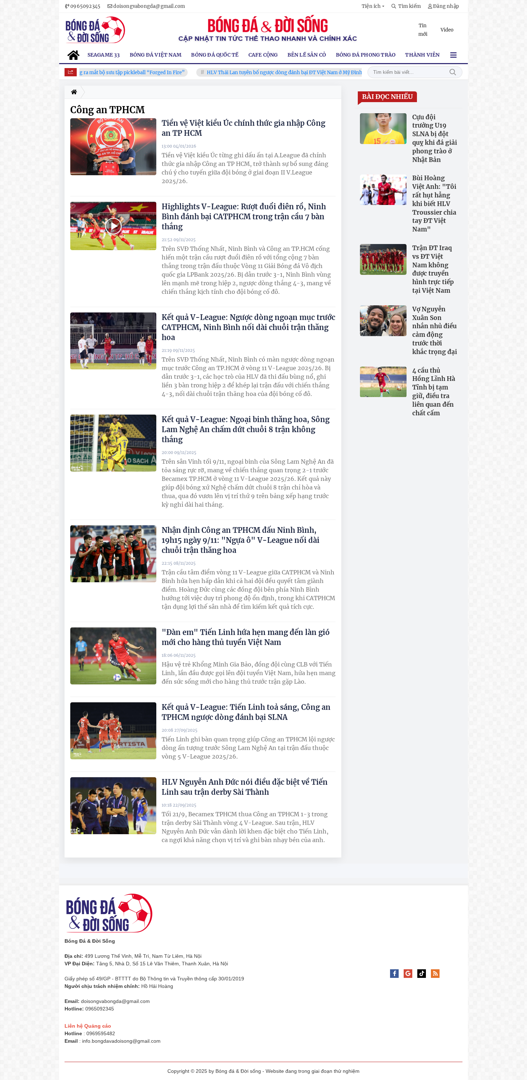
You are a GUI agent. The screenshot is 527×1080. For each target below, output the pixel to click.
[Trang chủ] (73, 92)
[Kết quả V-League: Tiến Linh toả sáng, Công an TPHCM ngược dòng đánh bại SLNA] (113, 730)
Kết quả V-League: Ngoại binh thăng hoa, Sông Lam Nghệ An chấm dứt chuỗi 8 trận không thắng (245, 429)
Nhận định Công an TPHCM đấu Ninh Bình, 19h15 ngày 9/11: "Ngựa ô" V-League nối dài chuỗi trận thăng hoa (240, 540)
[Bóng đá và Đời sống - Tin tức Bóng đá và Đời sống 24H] (95, 30)
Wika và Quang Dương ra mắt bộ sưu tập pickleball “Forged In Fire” (91, 73)
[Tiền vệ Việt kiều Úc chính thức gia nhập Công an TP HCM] (113, 146)
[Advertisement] (496, 970)
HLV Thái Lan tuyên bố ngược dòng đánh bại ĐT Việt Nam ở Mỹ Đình (267, 73)
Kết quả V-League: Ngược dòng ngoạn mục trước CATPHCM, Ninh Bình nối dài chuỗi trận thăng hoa (248, 327)
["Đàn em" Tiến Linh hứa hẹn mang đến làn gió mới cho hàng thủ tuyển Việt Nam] (113, 655)
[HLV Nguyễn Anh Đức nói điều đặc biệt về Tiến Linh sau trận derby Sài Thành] (113, 805)
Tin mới (422, 30)
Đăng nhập (446, 6)
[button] (373, 6)
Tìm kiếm (453, 72)
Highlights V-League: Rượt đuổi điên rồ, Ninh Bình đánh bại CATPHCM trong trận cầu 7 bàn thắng (244, 216)
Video (447, 30)
